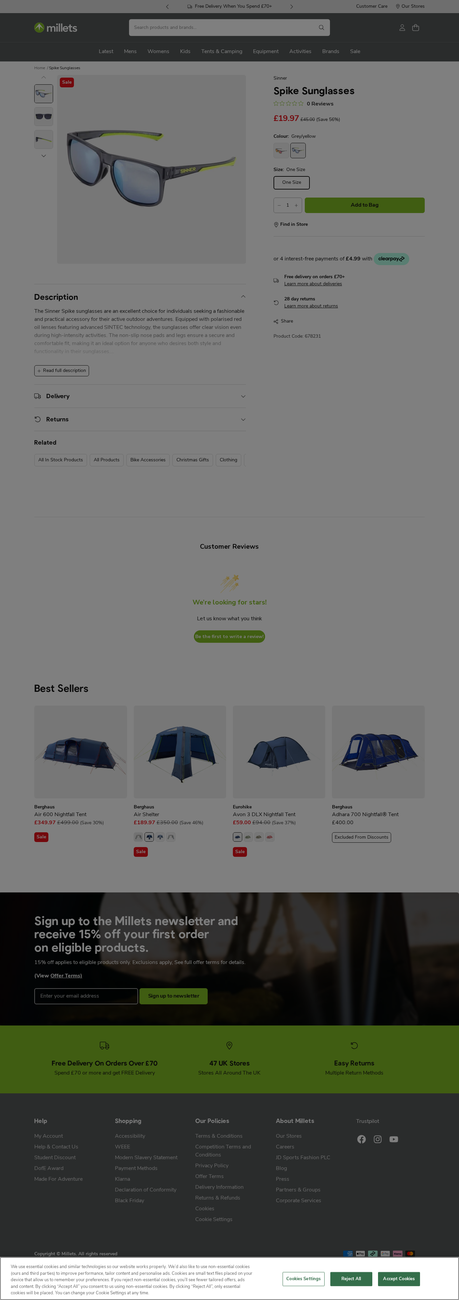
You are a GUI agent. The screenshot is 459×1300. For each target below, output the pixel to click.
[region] (229, 1278)
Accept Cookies (399, 1279)
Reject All (351, 1279)
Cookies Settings (303, 1279)
